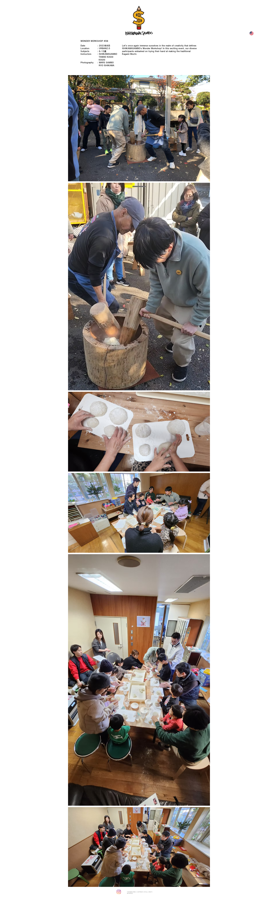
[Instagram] (119, 892)
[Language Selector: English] (253, 33)
